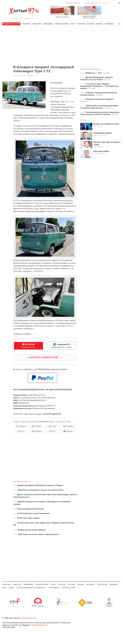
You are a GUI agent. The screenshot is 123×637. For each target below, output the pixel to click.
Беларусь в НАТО (69, 587)
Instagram (38, 431)
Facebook (22, 426)
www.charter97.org (29, 618)
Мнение (99, 24)
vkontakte (69, 426)
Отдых (11, 587)
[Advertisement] (39, 46)
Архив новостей (91, 3)
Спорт (72, 24)
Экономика (48, 24)
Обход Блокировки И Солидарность (31, 587)
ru (104, 3)
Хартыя (24, 11)
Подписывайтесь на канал (61, 345)
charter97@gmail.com (39, 625)
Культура (81, 24)
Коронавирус (54, 587)
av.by (57, 88)
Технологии (102, 584)
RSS (53, 431)
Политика (26, 24)
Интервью (109, 24)
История (90, 24)
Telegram (69, 431)
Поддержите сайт (28, 345)
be (100, 3)
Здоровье (114, 584)
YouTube (37, 426)
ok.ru (22, 431)
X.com (53, 426)
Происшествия (61, 24)
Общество (36, 24)
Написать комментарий (45, 357)
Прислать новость (73, 3)
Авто (4, 587)
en (108, 3)
